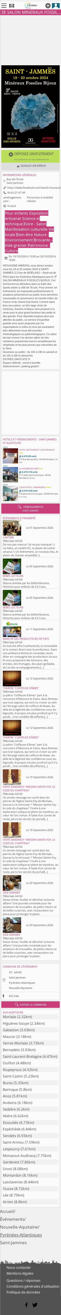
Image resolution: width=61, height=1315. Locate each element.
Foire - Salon (35, 223)
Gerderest (11, 1162)
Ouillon (9, 1062)
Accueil (7, 1211)
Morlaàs (9, 1016)
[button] (30, 156)
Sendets (9, 1135)
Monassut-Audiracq (19, 1155)
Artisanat (13, 218)
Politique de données (23, 1292)
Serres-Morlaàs (15, 1043)
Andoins (10, 1102)
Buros (8, 1082)
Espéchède (11, 1129)
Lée (5, 1195)
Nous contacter (19, 1267)
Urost (7, 1168)
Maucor (9, 1036)
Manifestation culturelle (26, 229)
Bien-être (25, 234)
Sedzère (9, 1109)
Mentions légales (20, 1273)
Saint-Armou (13, 1142)
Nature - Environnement (27, 237)
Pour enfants (17, 213)
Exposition (38, 213)
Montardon (12, 1175)
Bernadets (11, 1049)
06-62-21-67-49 (16, 192)
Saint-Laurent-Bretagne (22, 1056)
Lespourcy (11, 1148)
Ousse (8, 1188)
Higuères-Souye (16, 1023)
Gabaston (11, 1029)
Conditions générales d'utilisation (33, 1286)
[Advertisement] (30, 39)
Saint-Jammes (17, 977)
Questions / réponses (24, 1280)
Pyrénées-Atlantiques (22, 983)
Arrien (8, 1201)
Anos (7, 1095)
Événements (12, 1219)
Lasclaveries (13, 1181)
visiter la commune (30, 1005)
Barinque (10, 1089)
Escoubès (10, 1122)
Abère (8, 1115)
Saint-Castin (13, 1076)
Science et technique (22, 221)
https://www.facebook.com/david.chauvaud (34, 187)
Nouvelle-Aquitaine (20, 988)
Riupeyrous (12, 1069)
